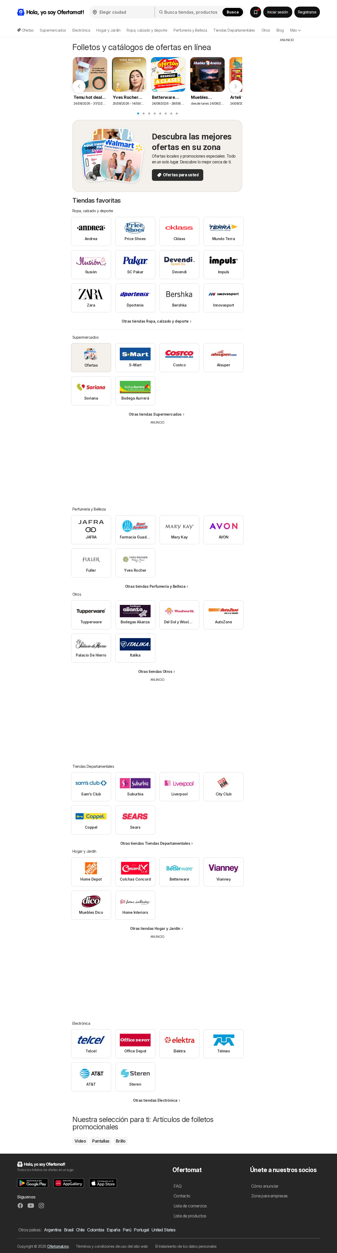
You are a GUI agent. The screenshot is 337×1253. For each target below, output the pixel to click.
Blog (280, 30)
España (113, 1229)
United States (163, 1229)
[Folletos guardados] (255, 12)
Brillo (121, 1141)
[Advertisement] (157, 462)
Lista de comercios (190, 1205)
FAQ (177, 1186)
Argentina (52, 1229)
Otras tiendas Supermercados (155, 414)
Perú (127, 1229)
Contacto (182, 1195)
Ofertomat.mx (58, 1246)
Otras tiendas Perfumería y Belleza (155, 586)
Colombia (95, 1229)
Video (80, 1141)
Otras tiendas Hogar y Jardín (155, 928)
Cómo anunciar (264, 1186)
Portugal (141, 1229)
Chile (80, 1229)
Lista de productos (190, 1215)
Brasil (68, 1229)
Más (293, 30)
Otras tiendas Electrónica (155, 1100)
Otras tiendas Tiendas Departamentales (155, 843)
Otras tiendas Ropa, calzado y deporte (155, 321)
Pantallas (100, 1141)
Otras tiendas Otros (155, 671)
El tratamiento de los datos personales (186, 1246)
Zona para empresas (269, 1195)
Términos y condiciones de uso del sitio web (112, 1246)
